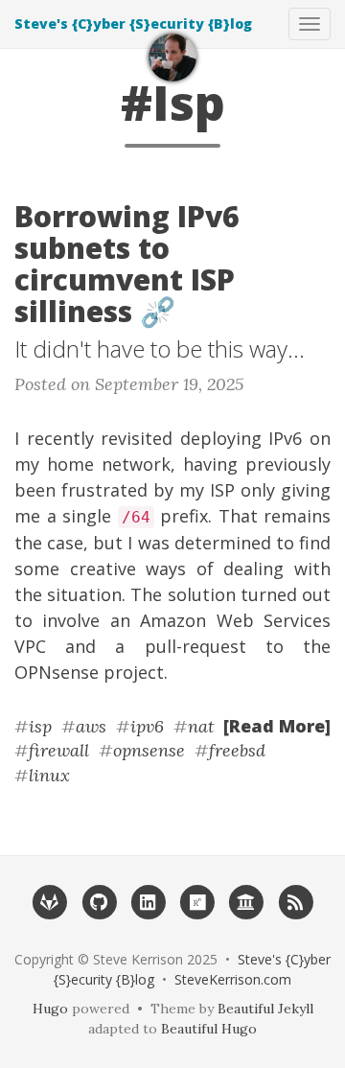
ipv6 (147, 726)
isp (40, 726)
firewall (59, 750)
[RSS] (295, 901)
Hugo (50, 1008)
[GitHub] (98, 901)
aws (91, 726)
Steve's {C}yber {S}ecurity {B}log (133, 23)
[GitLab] (49, 901)
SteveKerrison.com (232, 979)
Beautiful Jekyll (265, 1008)
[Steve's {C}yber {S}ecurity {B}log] (172, 57)
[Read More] (277, 725)
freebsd (237, 750)
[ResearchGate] (197, 901)
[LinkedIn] (148, 901)
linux (49, 775)
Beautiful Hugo (209, 1028)
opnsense (149, 750)
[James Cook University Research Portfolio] (246, 901)
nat (201, 726)
